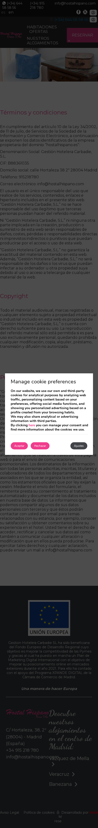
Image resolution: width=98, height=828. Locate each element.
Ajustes (79, 446)
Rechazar (40, 446)
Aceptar (19, 446)
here (32, 425)
